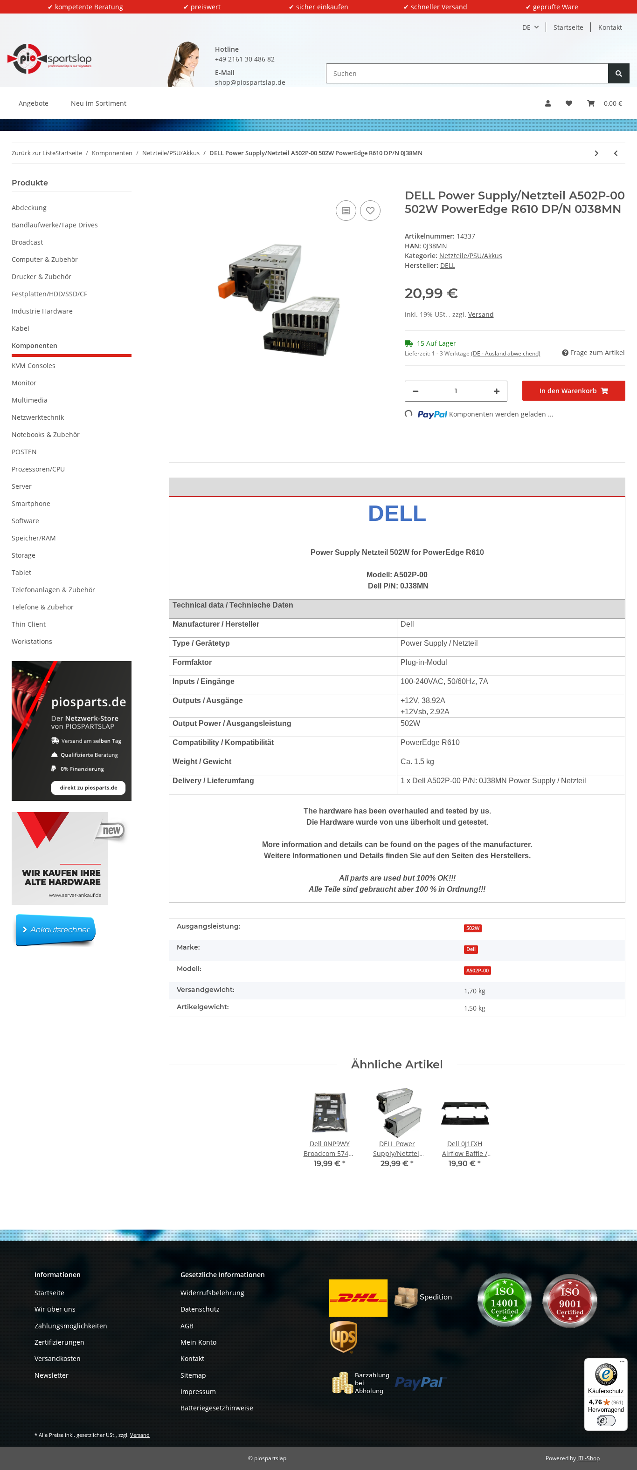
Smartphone (31, 503)
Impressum (198, 1391)
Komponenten (34, 345)
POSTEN (24, 451)
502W (472, 928)
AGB (187, 1325)
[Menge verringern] (415, 391)
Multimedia (30, 400)
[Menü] (622, 1363)
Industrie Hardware (42, 311)
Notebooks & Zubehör (46, 434)
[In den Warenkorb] (176, 184)
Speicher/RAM (34, 537)
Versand (481, 314)
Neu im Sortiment (98, 103)
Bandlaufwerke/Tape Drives (55, 224)
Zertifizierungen (59, 1342)
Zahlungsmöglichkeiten (71, 1325)
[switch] (606, 1420)
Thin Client (29, 624)
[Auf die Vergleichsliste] (346, 210)
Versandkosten (58, 1358)
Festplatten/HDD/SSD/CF (49, 293)
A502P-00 (477, 970)
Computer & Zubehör (45, 259)
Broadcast (27, 242)
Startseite (568, 27)
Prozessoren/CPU (38, 469)
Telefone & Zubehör (43, 606)
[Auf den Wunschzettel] (370, 210)
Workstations (32, 641)
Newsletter (52, 1375)
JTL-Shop (588, 1458)
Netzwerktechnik (38, 417)
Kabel (20, 328)
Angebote (33, 103)
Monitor (24, 382)
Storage (23, 555)
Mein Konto (198, 1342)
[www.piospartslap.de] (49, 58)
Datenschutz (200, 1309)
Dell (471, 949)
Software (25, 520)
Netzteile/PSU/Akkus (470, 255)
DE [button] (526, 27)
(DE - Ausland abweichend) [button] (505, 353)
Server (22, 486)
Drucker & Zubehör (41, 276)
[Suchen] (619, 73)
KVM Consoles (33, 365)
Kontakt (610, 27)
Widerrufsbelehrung (212, 1292)
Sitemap (193, 1375)
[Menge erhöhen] (496, 391)
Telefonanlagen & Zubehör (53, 589)
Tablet (21, 572)
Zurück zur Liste (33, 153)
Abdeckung (29, 207)
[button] (548, 103)
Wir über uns (55, 1309)
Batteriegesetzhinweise (216, 1407)
